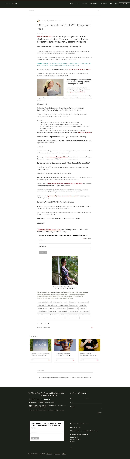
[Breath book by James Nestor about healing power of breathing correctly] (40, 345)
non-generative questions (58, 317)
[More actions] (92, 21)
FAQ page (47, 399)
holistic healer (41, 305)
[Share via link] (49, 323)
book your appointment (47, 402)
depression (73, 302)
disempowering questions (72, 317)
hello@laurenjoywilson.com (81, 423)
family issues (64, 314)
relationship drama (42, 311)
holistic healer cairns (52, 305)
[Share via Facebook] (38, 323)
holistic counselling (57, 302)
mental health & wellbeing (44, 302)
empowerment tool (73, 308)
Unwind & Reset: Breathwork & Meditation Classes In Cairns (88, 354)
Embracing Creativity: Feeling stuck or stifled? (63, 354)
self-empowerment (42, 308)
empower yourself (63, 311)
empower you (53, 311)
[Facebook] (71, 448)
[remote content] (65, 244)
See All (98, 336)
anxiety (66, 302)
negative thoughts (63, 305)
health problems (73, 314)
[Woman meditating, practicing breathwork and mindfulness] (89, 345)
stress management (83, 302)
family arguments (54, 314)
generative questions (84, 314)
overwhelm (82, 308)
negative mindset (74, 311)
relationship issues (61, 308)
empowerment (73, 305)
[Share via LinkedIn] (45, 323)
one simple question (43, 314)
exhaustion (52, 308)
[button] (98, 10)
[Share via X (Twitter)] (41, 323)
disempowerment (84, 311)
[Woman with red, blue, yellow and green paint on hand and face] (65, 345)
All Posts (32, 10)
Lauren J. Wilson (11, 3)
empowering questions (43, 317)
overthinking (83, 305)
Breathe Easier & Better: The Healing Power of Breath (41, 354)
